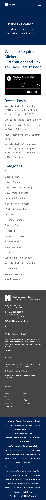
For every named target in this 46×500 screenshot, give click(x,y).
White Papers (12, 268)
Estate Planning (13, 181)
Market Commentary (16, 208)
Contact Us (27, 403)
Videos (9, 252)
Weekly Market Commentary (20, 262)
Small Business (13, 241)
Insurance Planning (15, 198)
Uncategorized (13, 246)
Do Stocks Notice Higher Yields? (23, 119)
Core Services (28, 397)
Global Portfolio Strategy (19, 187)
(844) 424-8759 (20, 314)
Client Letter (12, 176)
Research (10, 230)
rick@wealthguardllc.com (21, 321)
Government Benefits (16, 192)
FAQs (25, 400)
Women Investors (14, 273)
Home (7, 394)
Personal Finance (14, 219)
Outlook (9, 214)
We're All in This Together (19, 257)
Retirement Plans (14, 235)
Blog (7, 171)
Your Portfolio (13, 279)
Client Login (9, 406)
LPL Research (9, 403)
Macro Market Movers (17, 203)
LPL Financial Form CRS (23, 433)
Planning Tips (12, 225)
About (25, 394)
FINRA (23, 429)
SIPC (29, 429)
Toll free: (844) (12, 317)
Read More (10, 350)
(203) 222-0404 (18, 312)
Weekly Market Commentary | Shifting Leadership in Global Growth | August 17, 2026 (21, 110)
